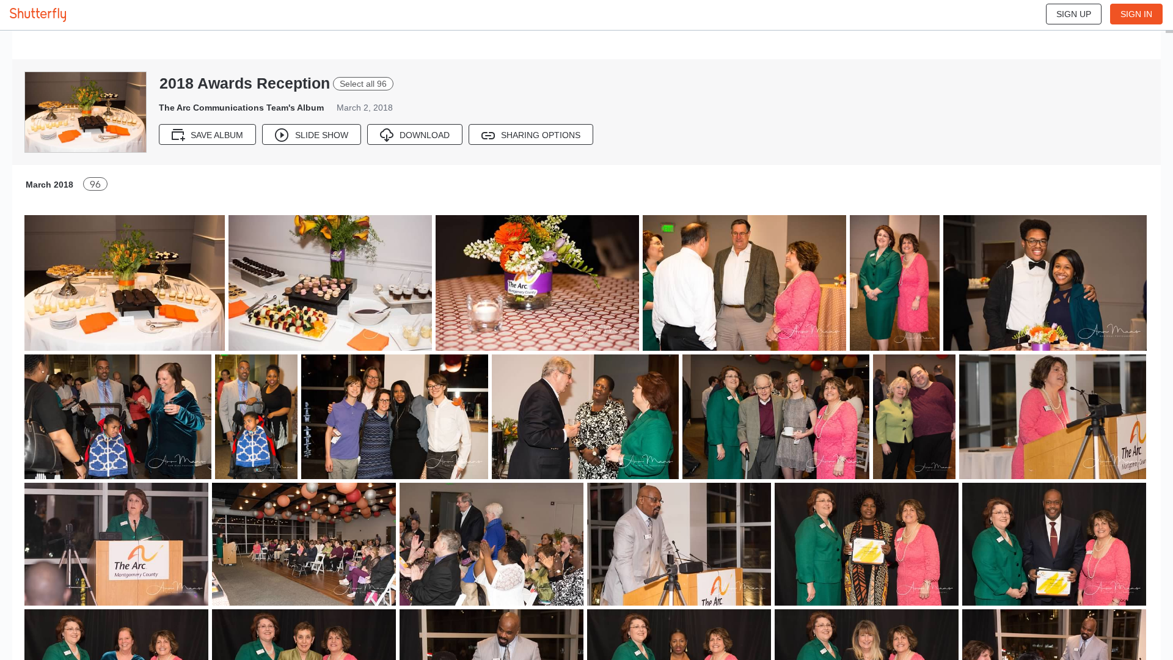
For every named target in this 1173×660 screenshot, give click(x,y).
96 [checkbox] (95, 184)
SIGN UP (1073, 14)
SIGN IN (1136, 14)
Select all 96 (363, 84)
